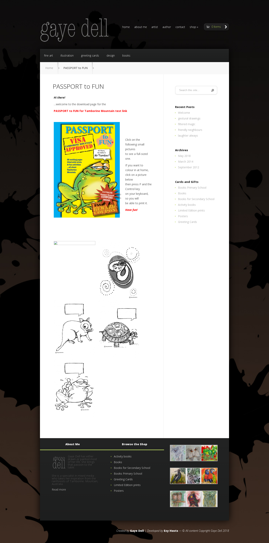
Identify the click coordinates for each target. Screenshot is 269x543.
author (166, 27)
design (111, 55)
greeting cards (90, 55)
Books (182, 193)
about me (140, 27)
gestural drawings (189, 118)
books (126, 55)
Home (49, 68)
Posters (183, 216)
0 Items (216, 27)
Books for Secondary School (196, 199)
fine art (48, 55)
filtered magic (186, 124)
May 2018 (184, 156)
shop (193, 27)
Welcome (184, 113)
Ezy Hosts (171, 531)
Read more (59, 489)
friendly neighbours (190, 130)
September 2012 (188, 167)
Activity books (187, 205)
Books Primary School (192, 187)
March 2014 (185, 161)
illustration (67, 55)
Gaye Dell (137, 531)
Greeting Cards (187, 222)
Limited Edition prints (191, 210)
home (126, 27)
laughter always (188, 135)
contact (180, 27)
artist (154, 27)
